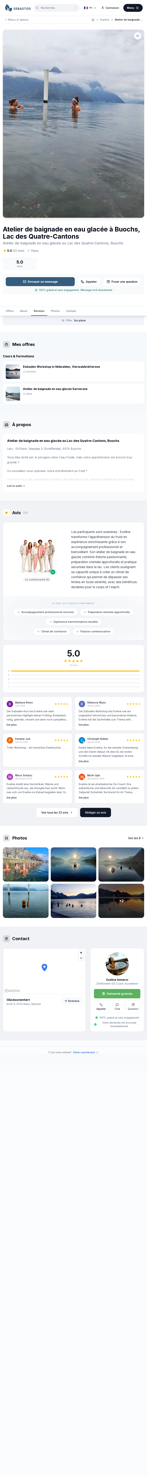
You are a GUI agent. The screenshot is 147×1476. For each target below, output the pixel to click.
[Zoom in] (81, 952)
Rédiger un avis (95, 812)
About (23, 310)
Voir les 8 (134, 838)
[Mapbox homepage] (12, 991)
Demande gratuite (119, 993)
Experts (104, 19)
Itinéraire (73, 1000)
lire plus (12, 724)
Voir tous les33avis (54, 812)
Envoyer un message (43, 281)
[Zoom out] (81, 958)
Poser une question (124, 281)
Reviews (39, 310)
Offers (10, 310)
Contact (71, 310)
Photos (55, 310)
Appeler (91, 281)
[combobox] (57, 8)
